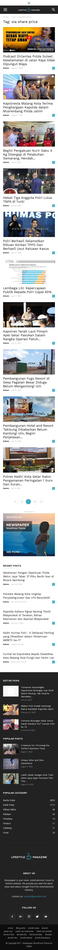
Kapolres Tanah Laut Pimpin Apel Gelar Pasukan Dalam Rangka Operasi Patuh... (25, 335)
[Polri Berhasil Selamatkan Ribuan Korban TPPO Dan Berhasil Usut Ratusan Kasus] (29, 224)
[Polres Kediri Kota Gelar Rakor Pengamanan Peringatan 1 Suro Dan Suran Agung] (29, 460)
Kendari (48, 934)
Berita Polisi (9, 934)
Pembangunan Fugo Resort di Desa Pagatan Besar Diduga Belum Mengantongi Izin (26, 382)
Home (6, 17)
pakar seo (8, 931)
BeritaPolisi (22, 934)
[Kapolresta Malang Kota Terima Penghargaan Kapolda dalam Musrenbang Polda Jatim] (29, 86)
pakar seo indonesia (25, 931)
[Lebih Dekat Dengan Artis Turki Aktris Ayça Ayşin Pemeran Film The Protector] (11, 778)
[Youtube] (46, 917)
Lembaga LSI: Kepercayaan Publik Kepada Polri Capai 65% (27, 290)
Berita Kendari (36, 934)
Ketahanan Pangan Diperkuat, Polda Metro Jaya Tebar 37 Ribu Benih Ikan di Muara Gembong (28, 576)
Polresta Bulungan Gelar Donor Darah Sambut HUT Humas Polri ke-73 (38, 723)
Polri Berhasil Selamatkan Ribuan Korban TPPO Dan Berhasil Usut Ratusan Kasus (26, 245)
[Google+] (21, 917)
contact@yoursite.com (35, 896)
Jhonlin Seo (12, 937)
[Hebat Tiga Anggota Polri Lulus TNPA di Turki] (29, 181)
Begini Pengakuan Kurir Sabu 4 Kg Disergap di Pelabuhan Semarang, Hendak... (27, 154)
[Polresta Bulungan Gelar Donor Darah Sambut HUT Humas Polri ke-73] (11, 724)
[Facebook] (12, 917)
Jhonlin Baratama (42, 937)
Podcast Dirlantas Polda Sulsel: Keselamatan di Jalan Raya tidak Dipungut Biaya (29, 60)
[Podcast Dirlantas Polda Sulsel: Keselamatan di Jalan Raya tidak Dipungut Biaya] (29, 39)
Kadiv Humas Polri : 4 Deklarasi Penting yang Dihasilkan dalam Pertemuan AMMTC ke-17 (28, 636)
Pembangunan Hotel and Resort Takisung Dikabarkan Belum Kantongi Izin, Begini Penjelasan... (28, 431)
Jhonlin (45, 928)
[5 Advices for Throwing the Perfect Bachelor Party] (11, 749)
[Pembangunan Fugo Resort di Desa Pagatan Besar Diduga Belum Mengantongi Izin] (29, 362)
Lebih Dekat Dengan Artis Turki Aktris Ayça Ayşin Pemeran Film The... (37, 778)
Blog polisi (20, 928)
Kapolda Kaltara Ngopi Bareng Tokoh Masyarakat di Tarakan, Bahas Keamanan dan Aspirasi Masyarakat (27, 615)
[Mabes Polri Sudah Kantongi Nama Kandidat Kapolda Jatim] (11, 709)
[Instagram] (29, 917)
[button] (53, 10)
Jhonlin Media (26, 937)
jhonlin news (33, 928)
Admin (6, 68)
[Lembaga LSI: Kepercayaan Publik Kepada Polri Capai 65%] (29, 271)
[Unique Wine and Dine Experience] (11, 764)
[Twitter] (37, 917)
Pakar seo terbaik (44, 931)
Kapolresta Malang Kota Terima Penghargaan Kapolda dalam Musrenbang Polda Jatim (28, 107)
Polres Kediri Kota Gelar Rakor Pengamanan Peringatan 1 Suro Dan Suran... (28, 480)
